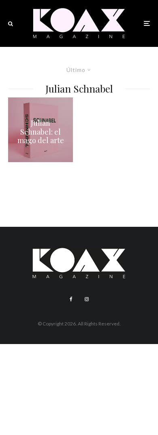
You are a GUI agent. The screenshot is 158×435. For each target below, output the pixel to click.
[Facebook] (71, 299)
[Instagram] (87, 299)
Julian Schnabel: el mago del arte (40, 132)
